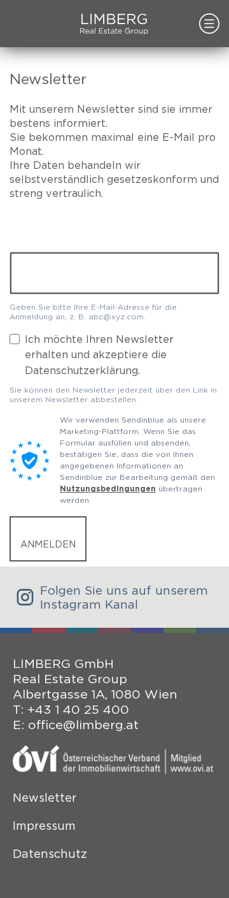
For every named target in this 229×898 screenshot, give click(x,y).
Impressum (44, 825)
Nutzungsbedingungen (108, 488)
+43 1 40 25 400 (78, 709)
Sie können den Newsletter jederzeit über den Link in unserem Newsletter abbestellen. (113, 394)
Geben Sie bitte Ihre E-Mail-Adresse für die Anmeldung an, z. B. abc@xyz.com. (93, 311)
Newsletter (44, 797)
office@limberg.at (83, 724)
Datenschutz (50, 853)
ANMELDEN (48, 544)
